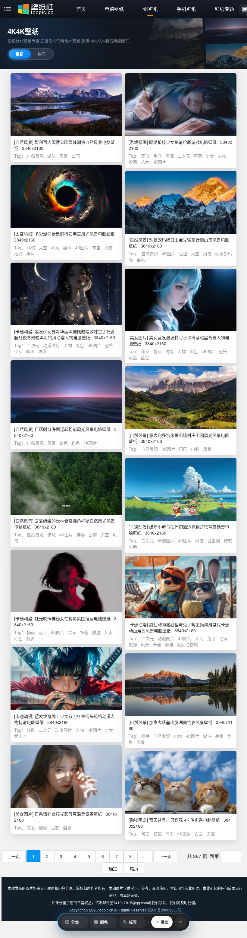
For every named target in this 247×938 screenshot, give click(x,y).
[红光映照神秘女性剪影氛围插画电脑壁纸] (66, 581)
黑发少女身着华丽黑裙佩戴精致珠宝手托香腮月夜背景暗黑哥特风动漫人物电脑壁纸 (64, 334)
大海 (199, 638)
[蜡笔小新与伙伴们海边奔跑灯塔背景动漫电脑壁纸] (180, 489)
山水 (178, 736)
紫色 (63, 443)
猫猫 (157, 834)
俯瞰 (51, 535)
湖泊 (51, 156)
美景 (219, 736)
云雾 (93, 535)
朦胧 (96, 632)
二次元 (183, 156)
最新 (19, 54)
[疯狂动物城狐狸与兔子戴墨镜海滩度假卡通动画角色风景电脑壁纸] (180, 587)
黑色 (67, 248)
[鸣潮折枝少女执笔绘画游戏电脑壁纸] (180, 104)
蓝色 (145, 357)
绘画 (133, 162)
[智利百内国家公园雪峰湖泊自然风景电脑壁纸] (66, 104)
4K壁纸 (150, 8)
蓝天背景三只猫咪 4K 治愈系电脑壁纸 (184, 820)
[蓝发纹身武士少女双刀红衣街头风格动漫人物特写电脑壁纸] (66, 678)
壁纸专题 (224, 8)
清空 (164, 922)
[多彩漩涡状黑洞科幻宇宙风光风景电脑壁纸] (66, 196)
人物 (222, 156)
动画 (223, 638)
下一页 (165, 856)
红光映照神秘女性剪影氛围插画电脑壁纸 (73, 618)
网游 (145, 156)
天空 (195, 254)
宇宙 (96, 248)
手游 (157, 156)
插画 (31, 632)
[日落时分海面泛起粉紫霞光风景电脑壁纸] (66, 391)
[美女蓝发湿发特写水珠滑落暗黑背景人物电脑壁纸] (180, 300)
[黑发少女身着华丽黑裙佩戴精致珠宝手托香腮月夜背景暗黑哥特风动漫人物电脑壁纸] (66, 294)
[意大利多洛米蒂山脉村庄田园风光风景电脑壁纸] (180, 397)
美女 (145, 351)
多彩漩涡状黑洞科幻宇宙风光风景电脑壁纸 (75, 234)
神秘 (81, 535)
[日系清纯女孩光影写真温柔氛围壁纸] (66, 776)
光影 (55, 828)
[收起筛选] (180, 922)
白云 (199, 834)
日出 (183, 254)
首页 (81, 8)
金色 (140, 260)
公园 (75, 156)
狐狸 (133, 644)
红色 (18, 638)
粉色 (75, 443)
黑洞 (30, 254)
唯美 (145, 736)
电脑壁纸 (114, 8)
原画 (198, 156)
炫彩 (18, 254)
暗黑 (30, 351)
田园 (183, 449)
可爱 (145, 834)
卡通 (157, 644)
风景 (63, 156)
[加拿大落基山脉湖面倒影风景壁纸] (180, 684)
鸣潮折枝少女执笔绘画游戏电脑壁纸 (183, 142)
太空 (43, 248)
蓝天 (169, 834)
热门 (41, 54)
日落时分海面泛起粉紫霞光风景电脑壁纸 (73, 429)
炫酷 (31, 730)
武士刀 (20, 736)
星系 (55, 248)
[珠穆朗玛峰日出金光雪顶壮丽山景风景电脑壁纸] (180, 202)
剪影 (30, 638)
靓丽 (157, 351)
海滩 (169, 644)
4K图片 (159, 162)
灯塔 (199, 541)
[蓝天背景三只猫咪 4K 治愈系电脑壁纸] (180, 782)
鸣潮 (169, 156)
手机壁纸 (186, 8)
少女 (210, 156)
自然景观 (35, 156)
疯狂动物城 (187, 644)
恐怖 (109, 345)
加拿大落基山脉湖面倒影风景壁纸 (180, 722)
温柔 (67, 828)
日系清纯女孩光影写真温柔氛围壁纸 (68, 814)
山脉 (195, 449)
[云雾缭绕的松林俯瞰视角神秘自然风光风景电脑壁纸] (66, 483)
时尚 (169, 351)
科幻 (31, 248)
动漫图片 (51, 345)
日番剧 (213, 541)
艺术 (145, 162)
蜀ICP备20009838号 (164, 909)
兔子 (211, 638)
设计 (43, 632)
